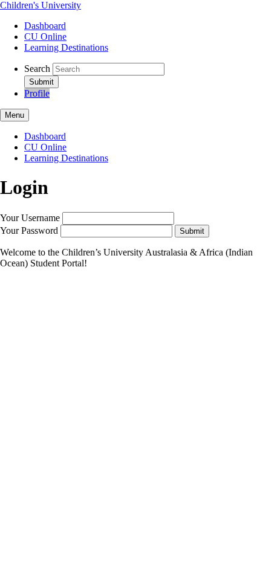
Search (37, 68)
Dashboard (45, 26)
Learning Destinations (66, 47)
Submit (192, 231)
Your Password (29, 230)
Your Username (30, 218)
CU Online (45, 36)
